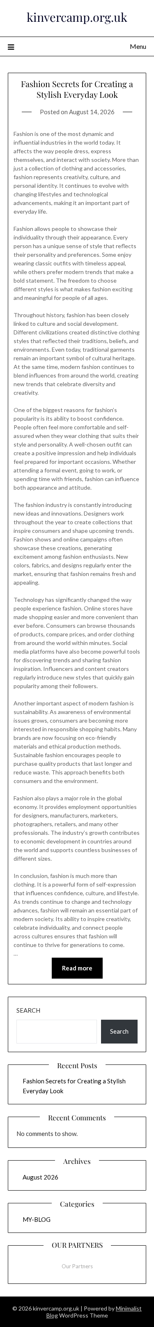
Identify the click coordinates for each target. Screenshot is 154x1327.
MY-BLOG (37, 1219)
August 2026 (40, 1177)
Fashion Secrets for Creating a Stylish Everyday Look (77, 89)
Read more (77, 968)
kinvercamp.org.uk (77, 17)
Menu (138, 46)
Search (28, 1010)
